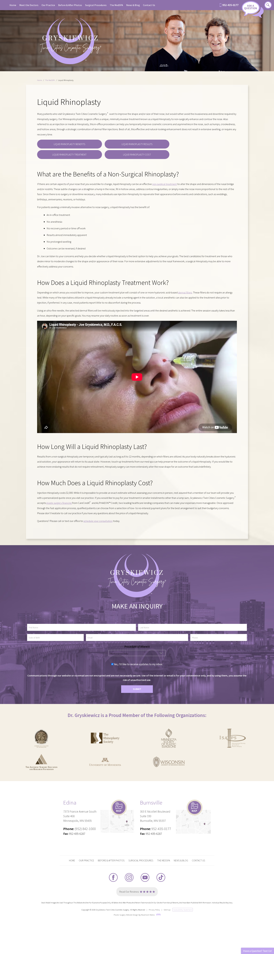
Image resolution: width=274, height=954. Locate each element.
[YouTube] (145, 877)
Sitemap (167, 909)
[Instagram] (129, 877)
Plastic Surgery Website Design (126, 914)
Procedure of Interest (137, 646)
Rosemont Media (148, 914)
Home (13, 5)
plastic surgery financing (59, 503)
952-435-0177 (230, 5)
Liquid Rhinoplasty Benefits (69, 144)
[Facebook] (113, 877)
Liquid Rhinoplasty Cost (137, 154)
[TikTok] (160, 877)
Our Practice (48, 5)
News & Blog (133, 5)
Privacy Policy (154, 909)
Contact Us (149, 5)
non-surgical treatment (164, 184)
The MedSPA (116, 5)
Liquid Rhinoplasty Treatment (69, 154)
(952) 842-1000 (85, 829)
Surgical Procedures (96, 5)
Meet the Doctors (28, 5)
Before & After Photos (70, 5)
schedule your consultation (98, 521)
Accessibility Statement (182, 909)
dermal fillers (185, 292)
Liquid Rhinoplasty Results (137, 144)
